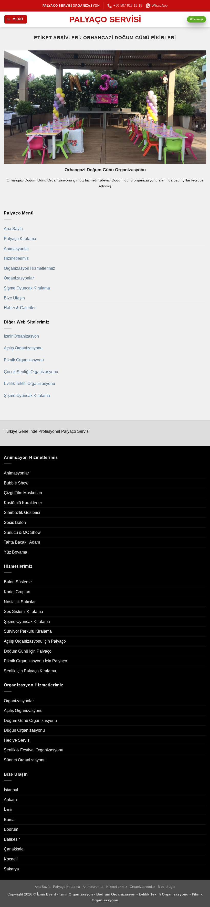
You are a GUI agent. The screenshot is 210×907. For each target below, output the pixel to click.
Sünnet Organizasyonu (25, 760)
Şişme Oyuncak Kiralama (27, 288)
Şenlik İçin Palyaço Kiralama (30, 671)
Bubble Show (16, 483)
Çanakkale (14, 849)
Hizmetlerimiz (16, 258)
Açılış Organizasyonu (23, 348)
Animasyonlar (16, 248)
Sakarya (11, 869)
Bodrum (11, 829)
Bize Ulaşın (14, 298)
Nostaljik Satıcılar (20, 602)
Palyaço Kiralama (20, 238)
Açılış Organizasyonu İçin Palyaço (35, 641)
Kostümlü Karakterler (23, 503)
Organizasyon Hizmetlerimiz (29, 268)
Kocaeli (11, 859)
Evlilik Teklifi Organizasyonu (29, 383)
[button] (15, 19)
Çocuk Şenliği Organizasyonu (31, 372)
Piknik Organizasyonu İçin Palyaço (35, 661)
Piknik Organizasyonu (24, 360)
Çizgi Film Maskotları (23, 493)
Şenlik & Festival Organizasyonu (33, 750)
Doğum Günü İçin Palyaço (27, 651)
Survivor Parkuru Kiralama (28, 631)
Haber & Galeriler (20, 308)
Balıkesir (12, 839)
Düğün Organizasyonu (24, 730)
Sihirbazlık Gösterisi (22, 512)
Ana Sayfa (13, 228)
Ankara (10, 799)
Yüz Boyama (15, 552)
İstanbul (11, 790)
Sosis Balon (15, 522)
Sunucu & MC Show (22, 532)
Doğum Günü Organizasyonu (30, 720)
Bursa (9, 819)
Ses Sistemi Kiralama (23, 611)
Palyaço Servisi (105, 19)
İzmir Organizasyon (21, 336)
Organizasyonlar (19, 278)
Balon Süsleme (18, 582)
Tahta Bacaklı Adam (22, 542)
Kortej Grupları (17, 592)
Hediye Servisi (17, 740)
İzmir (8, 809)
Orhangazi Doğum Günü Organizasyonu (105, 169)
